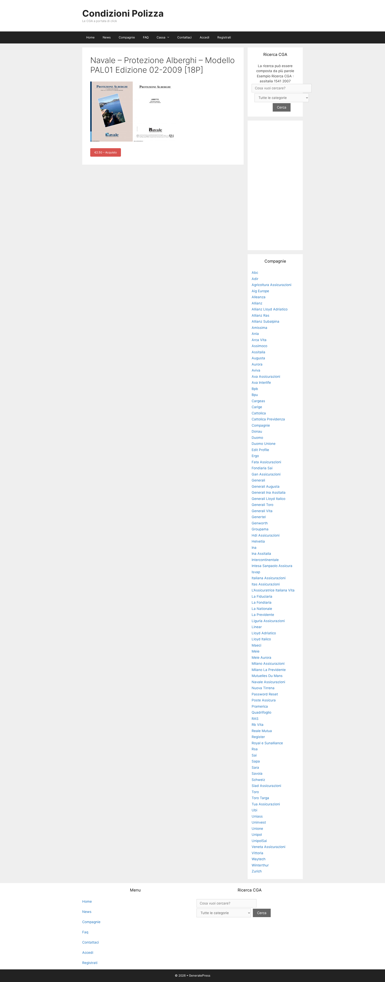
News (107, 37)
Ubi (254, 810)
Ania (255, 334)
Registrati (224, 37)
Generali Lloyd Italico (268, 499)
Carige (257, 407)
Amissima (259, 328)
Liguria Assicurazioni (268, 621)
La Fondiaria (262, 602)
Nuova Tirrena (263, 688)
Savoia (257, 773)
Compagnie (127, 37)
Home (90, 37)
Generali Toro (262, 505)
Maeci (256, 645)
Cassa (161, 37)
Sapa (256, 761)
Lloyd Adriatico (264, 633)
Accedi (204, 37)
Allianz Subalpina (265, 321)
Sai (254, 755)
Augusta (258, 358)
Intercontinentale (265, 560)
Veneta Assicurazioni (268, 847)
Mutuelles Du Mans (267, 676)
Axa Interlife (261, 383)
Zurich (257, 871)
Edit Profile (260, 450)
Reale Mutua (262, 731)
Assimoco (259, 346)
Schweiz (258, 780)
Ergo (255, 456)
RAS (255, 719)
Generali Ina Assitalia (269, 492)
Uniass (257, 816)
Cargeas (258, 401)
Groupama (260, 529)
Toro (255, 792)
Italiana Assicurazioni (269, 578)
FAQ (146, 37)
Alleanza (258, 297)
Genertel (259, 517)
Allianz (257, 303)
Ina (254, 548)
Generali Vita (262, 511)
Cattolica (259, 413)
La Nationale (262, 609)
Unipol (257, 835)
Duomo (257, 438)
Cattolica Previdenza (268, 419)
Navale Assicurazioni (268, 682)
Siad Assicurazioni (266, 786)
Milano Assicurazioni (268, 664)
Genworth (260, 523)
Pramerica (260, 706)
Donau (257, 431)
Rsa (255, 749)
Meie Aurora (261, 658)
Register (258, 737)
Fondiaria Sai (262, 468)
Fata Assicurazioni (266, 462)
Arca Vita (259, 340)
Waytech (258, 859)
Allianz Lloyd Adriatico (270, 309)
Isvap (256, 572)
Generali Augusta (266, 486)
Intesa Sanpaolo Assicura (272, 566)
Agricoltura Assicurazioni (271, 285)
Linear (257, 627)
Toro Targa (260, 798)
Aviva (256, 370)
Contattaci (184, 37)
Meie (255, 651)
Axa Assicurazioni (266, 377)
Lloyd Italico (261, 639)
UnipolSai (259, 841)
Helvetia (258, 541)
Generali (258, 480)
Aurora (257, 364)
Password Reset (265, 694)
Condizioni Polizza (123, 13)
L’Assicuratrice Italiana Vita (273, 590)
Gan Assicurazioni (266, 474)
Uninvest (259, 822)
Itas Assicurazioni (266, 584)
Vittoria (257, 853)
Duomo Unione (264, 444)
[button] (169, 37)
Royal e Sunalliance (267, 743)
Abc (255, 273)
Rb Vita (257, 725)
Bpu (255, 395)
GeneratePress (199, 975)
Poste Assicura (264, 700)
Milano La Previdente (269, 670)
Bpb (255, 389)
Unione (257, 829)
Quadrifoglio (261, 712)
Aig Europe (260, 291)
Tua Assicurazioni (266, 804)
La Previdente (263, 615)
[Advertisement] (275, 185)
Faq (85, 932)
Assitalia (258, 352)
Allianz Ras (260, 315)
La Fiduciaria (262, 596)
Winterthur (260, 865)
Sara (255, 767)
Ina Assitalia (261, 554)
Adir (255, 279)
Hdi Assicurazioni (266, 535)
